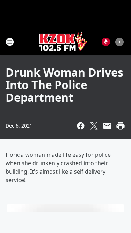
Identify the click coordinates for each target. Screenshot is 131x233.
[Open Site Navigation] (10, 42)
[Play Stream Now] (119, 42)
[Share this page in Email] (107, 126)
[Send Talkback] (106, 42)
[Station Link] (63, 41)
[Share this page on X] (94, 126)
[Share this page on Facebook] (81, 126)
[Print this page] (120, 126)
